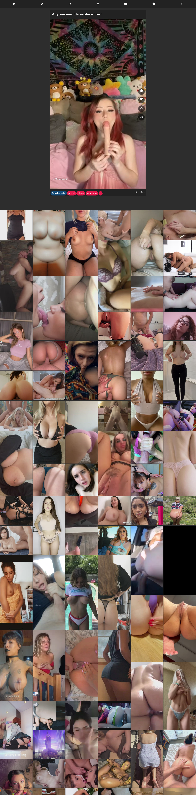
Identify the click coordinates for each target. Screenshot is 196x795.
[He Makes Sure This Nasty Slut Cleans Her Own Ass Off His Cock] (81, 480)
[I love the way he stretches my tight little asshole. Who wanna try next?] (114, 371)
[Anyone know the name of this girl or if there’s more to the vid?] (49, 665)
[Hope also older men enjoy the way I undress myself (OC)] (114, 592)
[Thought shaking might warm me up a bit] (179, 371)
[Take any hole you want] (114, 773)
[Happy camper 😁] (147, 447)
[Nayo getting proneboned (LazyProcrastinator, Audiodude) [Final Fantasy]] (16, 540)
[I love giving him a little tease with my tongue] (147, 480)
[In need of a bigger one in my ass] (147, 243)
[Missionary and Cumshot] (114, 225)
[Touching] (147, 294)
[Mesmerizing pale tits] (49, 243)
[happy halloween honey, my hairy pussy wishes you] (179, 326)
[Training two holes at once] (147, 341)
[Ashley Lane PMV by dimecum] (49, 744)
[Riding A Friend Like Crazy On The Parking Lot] (147, 560)
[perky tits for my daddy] (147, 401)
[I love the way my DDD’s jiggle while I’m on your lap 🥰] (49, 432)
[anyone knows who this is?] (81, 730)
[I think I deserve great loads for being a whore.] (16, 665)
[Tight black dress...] (16, 225)
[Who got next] (147, 696)
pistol (71, 193)
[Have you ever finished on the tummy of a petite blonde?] (179, 696)
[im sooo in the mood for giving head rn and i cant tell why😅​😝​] (114, 276)
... (100, 193)
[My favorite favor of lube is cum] (114, 326)
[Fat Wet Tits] (114, 511)
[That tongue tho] (49, 308)
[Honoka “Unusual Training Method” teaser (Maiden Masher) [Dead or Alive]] (179, 416)
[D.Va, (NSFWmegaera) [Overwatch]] (114, 715)
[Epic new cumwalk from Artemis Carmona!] (147, 511)
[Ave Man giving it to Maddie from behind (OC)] (49, 715)
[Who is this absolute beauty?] (16, 416)
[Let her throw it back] (81, 308)
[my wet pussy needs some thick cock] (179, 463)
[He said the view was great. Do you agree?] (49, 355)
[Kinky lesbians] (16, 511)
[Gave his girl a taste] (179, 759)
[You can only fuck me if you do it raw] (49, 480)
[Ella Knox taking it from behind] (16, 276)
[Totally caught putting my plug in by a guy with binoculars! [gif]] (179, 511)
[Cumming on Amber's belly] (49, 773)
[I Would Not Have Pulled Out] (179, 294)
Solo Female (58, 193)
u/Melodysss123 (60, 179)
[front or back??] (49, 525)
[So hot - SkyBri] (16, 341)
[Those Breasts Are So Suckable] (179, 225)
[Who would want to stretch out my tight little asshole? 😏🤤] (147, 628)
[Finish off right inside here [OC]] (179, 628)
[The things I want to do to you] (179, 560)
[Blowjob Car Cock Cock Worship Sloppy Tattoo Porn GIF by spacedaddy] (81, 371)
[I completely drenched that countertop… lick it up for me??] (81, 525)
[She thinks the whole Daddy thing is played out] (114, 540)
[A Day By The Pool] (81, 592)
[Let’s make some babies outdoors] (147, 759)
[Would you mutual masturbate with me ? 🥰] (114, 463)
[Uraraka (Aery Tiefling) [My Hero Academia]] (16, 730)
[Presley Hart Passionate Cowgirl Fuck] (179, 258)
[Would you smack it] (81, 432)
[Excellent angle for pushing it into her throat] (114, 416)
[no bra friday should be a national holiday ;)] (81, 243)
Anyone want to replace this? (77, 14)
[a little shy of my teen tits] (16, 592)
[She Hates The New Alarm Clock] (114, 744)
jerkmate (92, 193)
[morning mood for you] (114, 665)
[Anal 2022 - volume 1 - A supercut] (49, 386)
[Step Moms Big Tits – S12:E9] (16, 386)
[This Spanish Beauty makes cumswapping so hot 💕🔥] (81, 773)
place (81, 193)
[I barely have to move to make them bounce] (16, 463)
